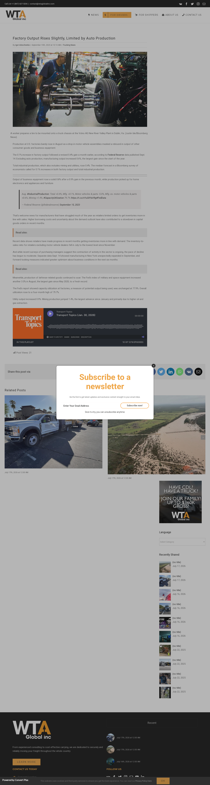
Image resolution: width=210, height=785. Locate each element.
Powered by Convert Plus (15, 780)
